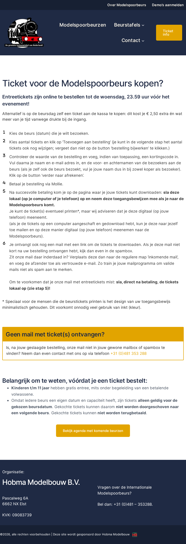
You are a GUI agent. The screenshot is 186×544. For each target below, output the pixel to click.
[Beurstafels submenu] (143, 25)
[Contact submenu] (143, 40)
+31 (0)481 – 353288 (133, 504)
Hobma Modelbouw (116, 534)
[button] (169, 33)
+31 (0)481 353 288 (128, 353)
